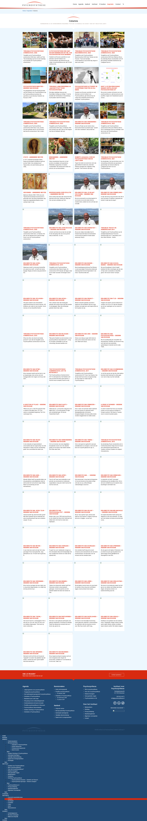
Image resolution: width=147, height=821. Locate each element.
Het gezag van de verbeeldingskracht (34, 701)
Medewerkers (88, 707)
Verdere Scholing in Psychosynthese (34, 709)
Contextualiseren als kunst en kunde (33, 703)
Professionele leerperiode (18, 748)
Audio (9, 806)
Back (8, 751)
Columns (10, 799)
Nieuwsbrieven (12, 808)
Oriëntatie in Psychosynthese (32, 696)
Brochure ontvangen (13, 815)
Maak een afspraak (13, 816)
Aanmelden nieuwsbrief (117, 708)
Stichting (87, 709)
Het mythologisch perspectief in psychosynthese (37, 694)
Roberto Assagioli (89, 694)
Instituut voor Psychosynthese (16, 765)
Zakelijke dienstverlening (62, 715)
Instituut (94, 4)
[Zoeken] (123, 4)
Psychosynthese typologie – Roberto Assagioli (24, 781)
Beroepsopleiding (12, 743)
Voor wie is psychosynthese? (16, 769)
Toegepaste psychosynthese (32, 692)
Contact (118, 4)
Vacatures (10, 776)
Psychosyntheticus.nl (13, 785)
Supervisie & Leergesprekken (63, 717)
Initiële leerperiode (16, 746)
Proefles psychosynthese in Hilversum (34, 705)
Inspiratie (110, 4)
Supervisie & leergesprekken (15, 758)
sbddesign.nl (121, 729)
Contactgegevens (12, 813)
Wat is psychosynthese (91, 689)
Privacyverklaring (89, 711)
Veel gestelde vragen (90, 696)
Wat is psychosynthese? (14, 767)
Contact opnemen (116, 675)
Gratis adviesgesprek (61, 689)
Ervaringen (10, 760)
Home (75, 4)
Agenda (80, 4)
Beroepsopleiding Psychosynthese (65, 710)
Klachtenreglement (90, 714)
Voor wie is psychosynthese (92, 691)
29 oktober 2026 (61, 693)
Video (9, 804)
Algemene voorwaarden (91, 716)
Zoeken (4, 820)
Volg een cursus (60, 708)
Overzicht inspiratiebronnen (15, 797)
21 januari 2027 (61, 699)
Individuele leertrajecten (62, 713)
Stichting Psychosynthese (15, 778)
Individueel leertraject (13, 755)
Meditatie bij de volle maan (31, 698)
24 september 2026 (62, 697)
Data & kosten (15, 750)
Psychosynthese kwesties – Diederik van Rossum (25, 779)
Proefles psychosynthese (62, 691)
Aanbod (87, 4)
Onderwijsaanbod (12, 741)
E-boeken (102, 4)
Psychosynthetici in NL (91, 698)
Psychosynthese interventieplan (32, 707)
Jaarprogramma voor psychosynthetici (34, 689)
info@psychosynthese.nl (117, 698)
